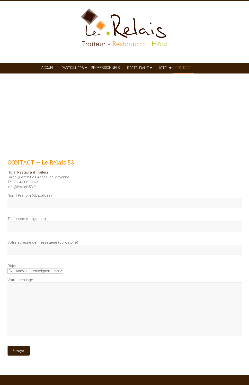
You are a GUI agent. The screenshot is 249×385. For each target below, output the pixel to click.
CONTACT (183, 68)
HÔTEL (163, 68)
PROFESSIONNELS (105, 68)
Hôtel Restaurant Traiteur (28, 172)
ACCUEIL (47, 68)
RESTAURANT (138, 68)
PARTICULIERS (73, 68)
